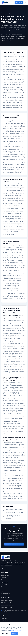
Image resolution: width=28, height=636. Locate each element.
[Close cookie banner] (20, 633)
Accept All (14, 633)
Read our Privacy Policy (15, 630)
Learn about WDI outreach (13, 544)
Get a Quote (19, 2)
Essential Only (5, 633)
